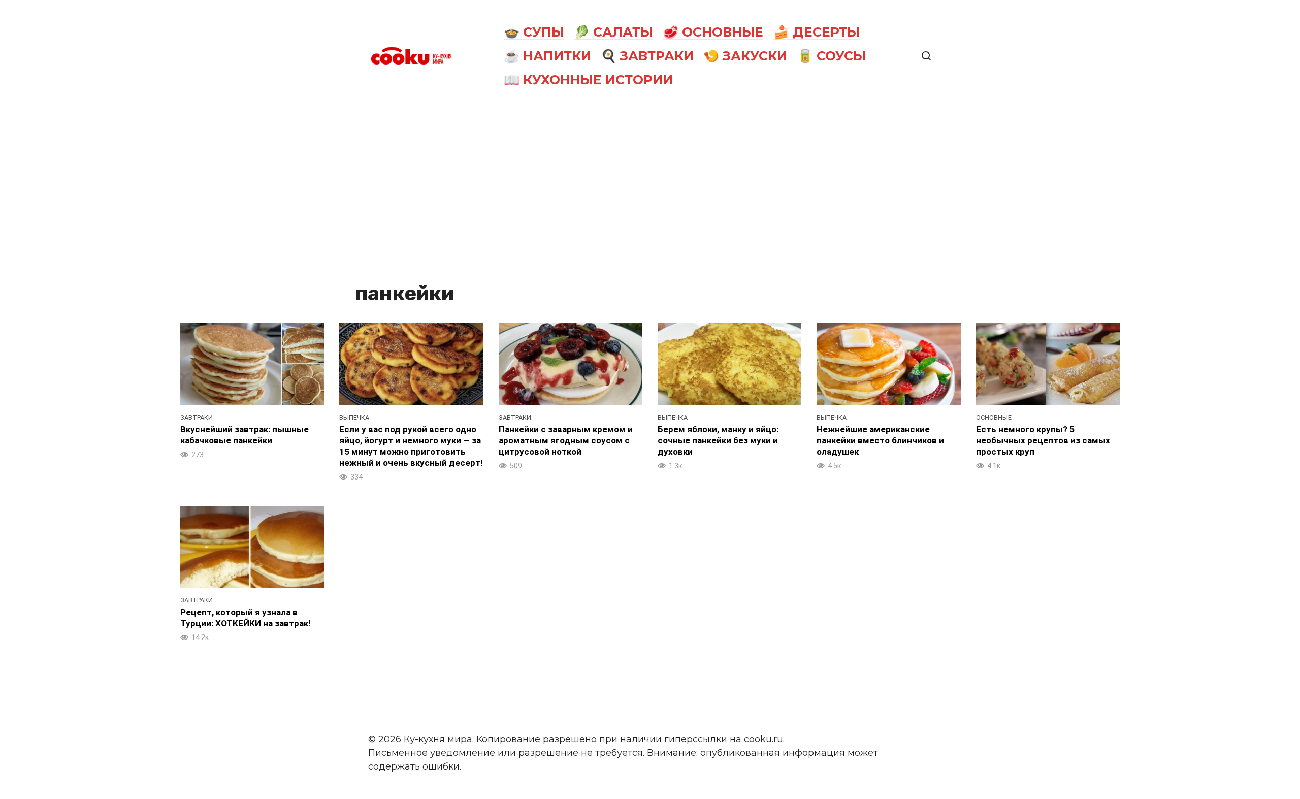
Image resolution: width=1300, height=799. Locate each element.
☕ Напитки (547, 55)
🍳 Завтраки (647, 55)
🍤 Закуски (745, 55)
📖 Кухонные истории (588, 79)
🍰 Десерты (816, 32)
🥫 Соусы (831, 55)
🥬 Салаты (613, 32)
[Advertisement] (650, 189)
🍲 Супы (534, 32)
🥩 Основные (713, 32)
